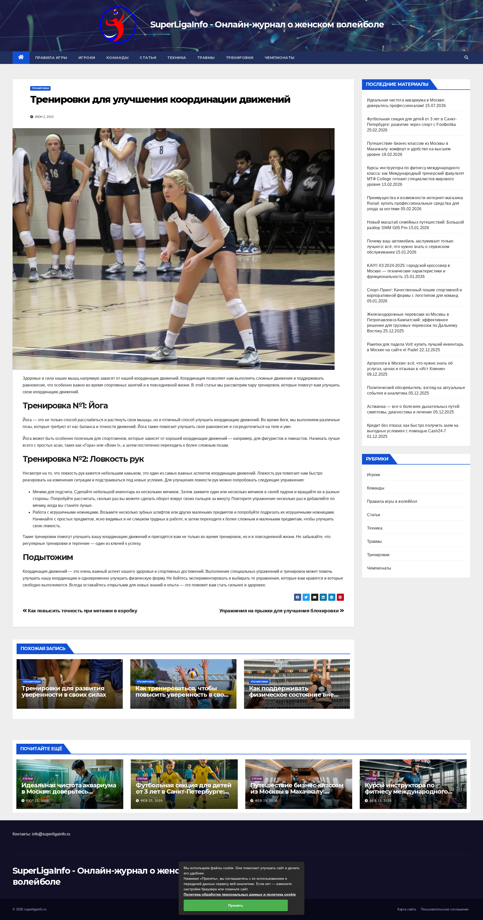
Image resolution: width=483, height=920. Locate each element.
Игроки (86, 57)
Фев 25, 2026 (152, 800)
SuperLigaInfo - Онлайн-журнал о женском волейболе (267, 24)
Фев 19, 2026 (266, 800)
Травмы (206, 57)
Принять (235, 905)
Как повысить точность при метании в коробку (82, 610)
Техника (176, 57)
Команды (117, 57)
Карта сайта (406, 909)
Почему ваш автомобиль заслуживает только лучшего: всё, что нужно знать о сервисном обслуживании (410, 246)
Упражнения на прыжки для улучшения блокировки (279, 610)
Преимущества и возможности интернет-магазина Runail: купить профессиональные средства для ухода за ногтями (415, 203)
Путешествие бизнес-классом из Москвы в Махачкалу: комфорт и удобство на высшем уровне (409, 149)
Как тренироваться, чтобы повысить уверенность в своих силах (183, 694)
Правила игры (51, 57)
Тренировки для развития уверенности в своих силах (64, 691)
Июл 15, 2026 (37, 800)
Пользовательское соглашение (444, 909)
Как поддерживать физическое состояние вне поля (291, 694)
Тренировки (240, 57)
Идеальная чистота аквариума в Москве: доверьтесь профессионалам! (68, 791)
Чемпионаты (280, 57)
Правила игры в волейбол (392, 501)
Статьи (148, 57)
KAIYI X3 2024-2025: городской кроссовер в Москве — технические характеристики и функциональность (408, 271)
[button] (466, 57)
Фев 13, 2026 (381, 800)
